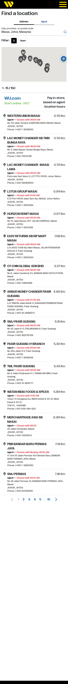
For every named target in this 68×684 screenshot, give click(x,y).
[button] (55, 499)
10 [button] (48, 499)
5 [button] (40, 499)
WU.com (12, 98)
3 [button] (29, 499)
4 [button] (35, 499)
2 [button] (23, 499)
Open (23, 40)
